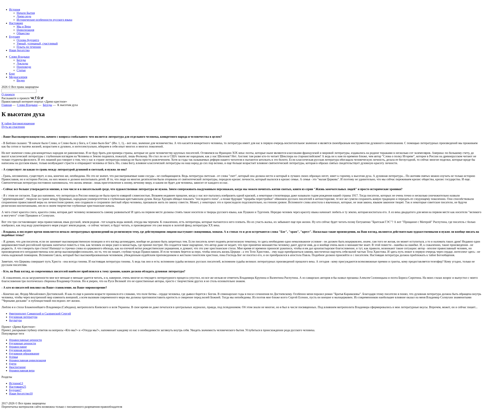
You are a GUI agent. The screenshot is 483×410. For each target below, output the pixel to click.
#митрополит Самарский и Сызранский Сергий (40, 313)
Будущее (14, 36)
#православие (18, 346)
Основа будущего (28, 40)
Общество (23, 33)
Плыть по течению (29, 46)
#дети (12, 363)
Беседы (21, 60)
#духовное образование (24, 353)
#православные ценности (25, 340)
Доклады (22, 63)
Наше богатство (19, 50)
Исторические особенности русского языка (44, 19)
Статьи (21, 70)
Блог (12, 73)
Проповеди (24, 66)
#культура (15, 320)
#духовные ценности (22, 343)
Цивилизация (25, 29)
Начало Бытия (26, 13)
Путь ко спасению (13, 126)
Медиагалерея (18, 77)
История (14, 9)
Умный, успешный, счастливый (37, 43)
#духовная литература (23, 317)
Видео (21, 80)
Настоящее (16, 23)
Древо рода (24, 16)
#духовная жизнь (20, 350)
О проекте (8, 94)
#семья (13, 357)
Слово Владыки (19, 56)
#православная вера (22, 370)
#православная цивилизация (27, 360)
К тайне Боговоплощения (18, 123)
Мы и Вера (24, 26)
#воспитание (17, 367)
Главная (7, 105)
